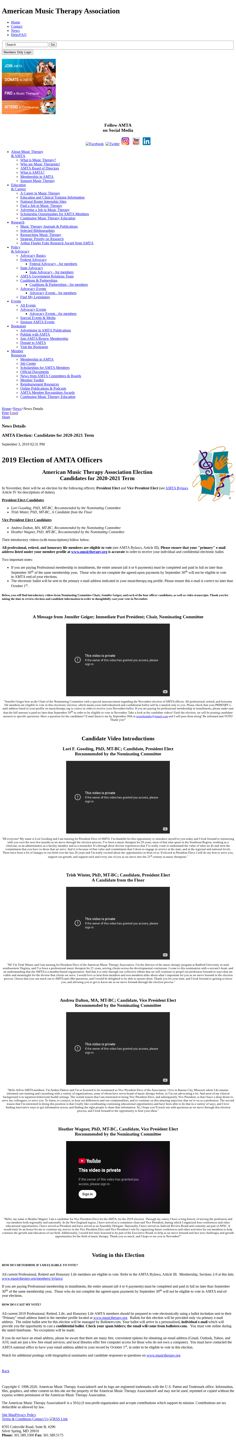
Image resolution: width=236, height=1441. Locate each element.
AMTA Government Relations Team (47, 276)
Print (5, 413)
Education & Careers (18, 187)
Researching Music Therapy (40, 235)
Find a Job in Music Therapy (41, 206)
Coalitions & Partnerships (38, 280)
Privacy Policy (25, 1415)
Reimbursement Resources (39, 384)
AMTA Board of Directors (39, 168)
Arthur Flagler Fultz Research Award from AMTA (57, 243)
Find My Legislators (35, 297)
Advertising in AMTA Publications (45, 330)
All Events (28, 305)
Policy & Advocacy (20, 249)
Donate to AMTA (33, 343)
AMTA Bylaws (176, 488)
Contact (16, 26)
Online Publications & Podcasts (43, 388)
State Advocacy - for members (52, 272)
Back (5, 1371)
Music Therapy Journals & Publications (49, 226)
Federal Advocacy (33, 260)
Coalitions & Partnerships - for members (59, 285)
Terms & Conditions (17, 1419)
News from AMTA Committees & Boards (50, 376)
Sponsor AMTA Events (37, 322)
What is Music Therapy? (38, 160)
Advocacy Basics (33, 255)
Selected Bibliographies (37, 231)
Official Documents (34, 372)
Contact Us (40, 1419)
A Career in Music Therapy (40, 193)
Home (15, 22)
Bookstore (18, 326)
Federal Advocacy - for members (53, 264)
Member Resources (18, 353)
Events (16, 301)
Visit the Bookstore (34, 347)
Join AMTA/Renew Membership (44, 339)
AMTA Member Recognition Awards (47, 393)
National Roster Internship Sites (43, 201)
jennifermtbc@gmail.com (152, 716)
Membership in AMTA (37, 177)
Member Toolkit (32, 380)
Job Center (28, 363)
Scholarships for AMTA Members (45, 368)
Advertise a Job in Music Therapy (45, 210)
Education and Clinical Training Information (52, 197)
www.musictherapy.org (89, 552)
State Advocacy (31, 268)
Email (14, 413)
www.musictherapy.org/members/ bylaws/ (32, 1278)
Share (6, 417)
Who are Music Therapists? (40, 164)
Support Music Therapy (37, 181)
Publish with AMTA (35, 334)
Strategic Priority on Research (42, 239)
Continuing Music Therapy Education (47, 218)
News (15, 31)
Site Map (8, 1415)
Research (17, 222)
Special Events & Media (38, 318)
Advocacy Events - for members (53, 293)
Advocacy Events (33, 289)
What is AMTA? (32, 172)
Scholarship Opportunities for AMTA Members (54, 214)
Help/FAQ (19, 35)
